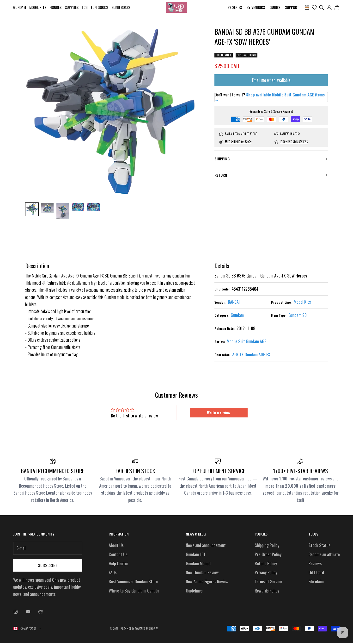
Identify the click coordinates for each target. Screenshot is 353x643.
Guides (275, 7)
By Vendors (256, 7)
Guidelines (194, 590)
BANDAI (234, 302)
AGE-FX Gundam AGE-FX (251, 354)
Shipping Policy (267, 545)
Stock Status (319, 545)
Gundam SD (297, 315)
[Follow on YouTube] (28, 611)
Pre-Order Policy (268, 554)
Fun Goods (99, 7)
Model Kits (37, 7)
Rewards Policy (267, 590)
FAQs (112, 572)
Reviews (315, 563)
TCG (85, 7)
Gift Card (316, 572)
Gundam (19, 7)
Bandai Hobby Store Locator (36, 493)
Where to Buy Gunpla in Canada (134, 590)
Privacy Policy (266, 572)
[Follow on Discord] (40, 611)
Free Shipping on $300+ (238, 142)
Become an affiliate (324, 554)
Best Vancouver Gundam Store (133, 581)
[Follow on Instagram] (15, 611)
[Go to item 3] (62, 210)
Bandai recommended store (241, 134)
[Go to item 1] (32, 209)
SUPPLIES (72, 7)
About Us (116, 545)
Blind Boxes (120, 7)
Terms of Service (268, 581)
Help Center (118, 563)
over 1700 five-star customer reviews (302, 478)
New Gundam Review (202, 572)
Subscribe (48, 565)
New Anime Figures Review (207, 581)
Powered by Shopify (146, 628)
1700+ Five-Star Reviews (294, 142)
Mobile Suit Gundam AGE (246, 341)
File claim (316, 581)
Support (292, 7)
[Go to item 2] (47, 208)
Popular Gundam (246, 55)
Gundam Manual (198, 563)
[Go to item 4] (78, 206)
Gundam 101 (195, 554)
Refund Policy (266, 563)
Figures (55, 7)
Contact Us (118, 554)
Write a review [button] (218, 413)
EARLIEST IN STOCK (290, 134)
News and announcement (206, 545)
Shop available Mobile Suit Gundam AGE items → (270, 97)
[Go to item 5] (93, 206)
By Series (234, 7)
